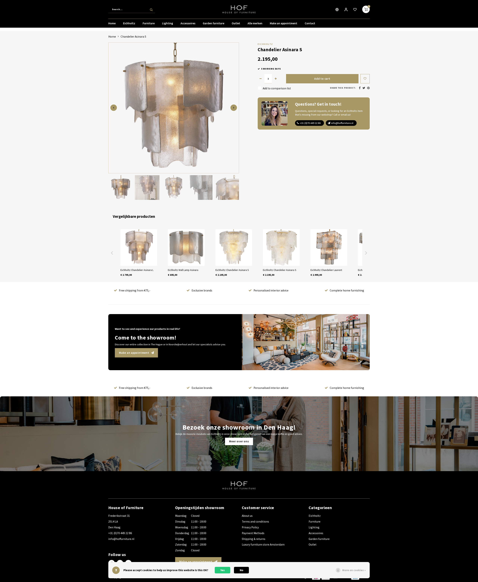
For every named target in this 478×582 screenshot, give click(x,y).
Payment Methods (253, 533)
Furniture (149, 23)
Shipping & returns (253, 539)
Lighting (167, 23)
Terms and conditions (255, 521)
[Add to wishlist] (365, 78)
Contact (310, 23)
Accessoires (188, 23)
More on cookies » (354, 570)
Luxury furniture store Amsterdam (263, 544)
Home (112, 23)
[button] (112, 253)
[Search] (151, 9)
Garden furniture (213, 23)
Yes (222, 570)
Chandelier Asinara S (133, 36)
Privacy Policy (250, 527)
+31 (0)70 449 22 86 (310, 123)
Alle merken (255, 23)
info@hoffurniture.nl (342, 123)
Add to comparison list (277, 88)
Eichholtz (129, 23)
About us (247, 515)
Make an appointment (283, 23)
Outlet (236, 23)
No (241, 570)
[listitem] (139, 253)
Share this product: (343, 88)
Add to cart (322, 78)
